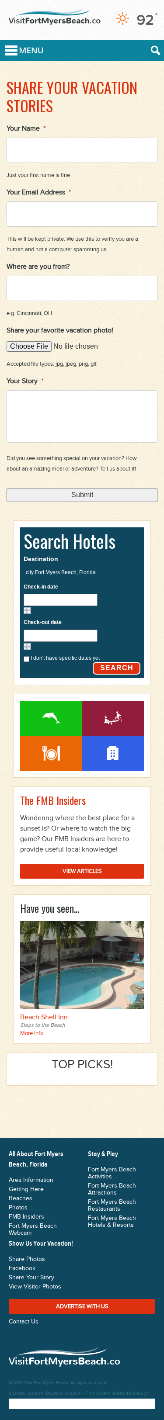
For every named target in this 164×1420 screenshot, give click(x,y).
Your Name (26, 129)
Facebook (22, 1268)
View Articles (82, 871)
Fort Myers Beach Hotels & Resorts (112, 1222)
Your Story (25, 381)
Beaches (20, 1198)
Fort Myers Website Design (117, 1393)
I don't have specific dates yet (65, 658)
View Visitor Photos (35, 1286)
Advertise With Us (82, 1306)
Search (116, 668)
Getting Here (26, 1189)
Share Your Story (31, 1277)
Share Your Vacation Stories (72, 96)
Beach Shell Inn (44, 1017)
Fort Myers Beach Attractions (113, 718)
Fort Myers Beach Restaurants (51, 753)
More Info (31, 1033)
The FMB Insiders (53, 800)
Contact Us (23, 1321)
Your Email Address (39, 192)
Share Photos (27, 1259)
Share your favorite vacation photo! (60, 330)
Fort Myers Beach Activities (51, 718)
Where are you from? (38, 267)
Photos (18, 1207)
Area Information (31, 1180)
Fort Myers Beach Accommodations (113, 753)
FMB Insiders (26, 1216)
